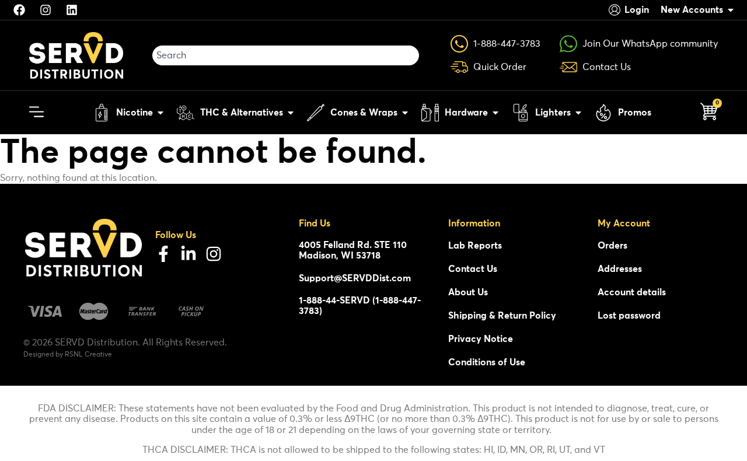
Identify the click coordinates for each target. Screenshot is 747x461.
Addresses (620, 269)
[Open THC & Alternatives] (290, 113)
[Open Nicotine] (160, 113)
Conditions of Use (486, 362)
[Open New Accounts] (730, 10)
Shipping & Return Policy (502, 315)
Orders (612, 245)
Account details (632, 292)
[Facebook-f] (163, 254)
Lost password (629, 315)
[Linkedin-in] (188, 254)
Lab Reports (475, 245)
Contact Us (472, 269)
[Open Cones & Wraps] (405, 113)
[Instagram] (213, 254)
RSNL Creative (88, 354)
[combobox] (285, 55)
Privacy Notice (480, 339)
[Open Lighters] (578, 113)
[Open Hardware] (495, 113)
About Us (468, 292)
